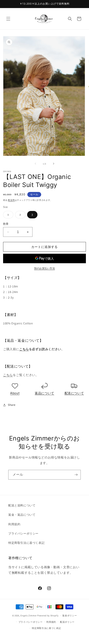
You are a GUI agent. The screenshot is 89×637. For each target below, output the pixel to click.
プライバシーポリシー (23, 533)
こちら (24, 349)
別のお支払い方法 (44, 268)
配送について (74, 393)
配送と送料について (21, 505)
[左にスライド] (35, 163)
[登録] (76, 475)
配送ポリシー (67, 621)
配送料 (11, 200)
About (14, 393)
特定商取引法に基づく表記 (26, 543)
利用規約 (14, 524)
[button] (8, 18)
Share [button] (12, 405)
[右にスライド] (53, 163)
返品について (44, 393)
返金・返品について (21, 515)
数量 (6, 224)
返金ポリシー (69, 615)
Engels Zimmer (28, 615)
